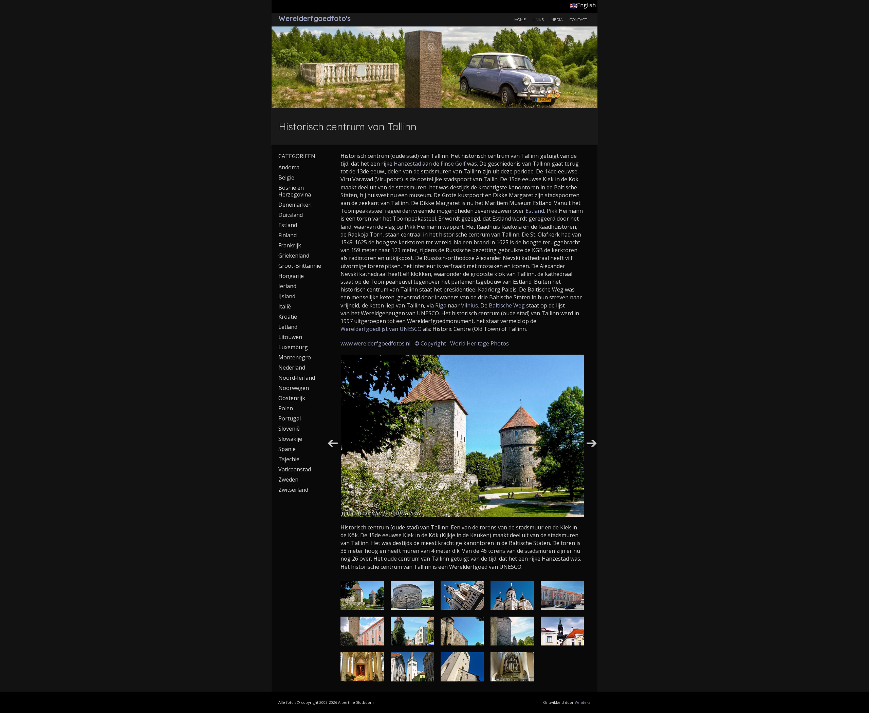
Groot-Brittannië (299, 265)
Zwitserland (293, 489)
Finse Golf (454, 163)
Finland (287, 235)
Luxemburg (293, 347)
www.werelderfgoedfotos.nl (375, 343)
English (586, 5)
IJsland (286, 296)
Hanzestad (407, 163)
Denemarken (295, 204)
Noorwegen (293, 388)
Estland (534, 210)
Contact (578, 19)
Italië (284, 306)
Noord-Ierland (296, 377)
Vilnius (469, 305)
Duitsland (290, 215)
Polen (285, 408)
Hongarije (291, 276)
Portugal (289, 418)
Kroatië (287, 316)
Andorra (288, 167)
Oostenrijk (291, 398)
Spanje (287, 449)
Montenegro (294, 357)
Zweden (288, 479)
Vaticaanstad (294, 469)
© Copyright (430, 343)
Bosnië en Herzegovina (294, 191)
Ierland (287, 286)
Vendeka (583, 702)
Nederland (291, 367)
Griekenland (293, 255)
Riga (440, 305)
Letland (287, 327)
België (286, 177)
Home (520, 19)
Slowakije (290, 439)
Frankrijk (289, 245)
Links (538, 19)
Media (557, 19)
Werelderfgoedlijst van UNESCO (381, 329)
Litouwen (290, 337)
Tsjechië (288, 459)
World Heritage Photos (479, 343)
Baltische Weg (507, 305)
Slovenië (289, 428)
